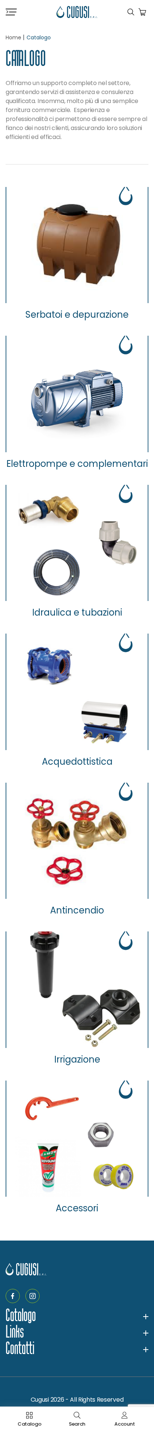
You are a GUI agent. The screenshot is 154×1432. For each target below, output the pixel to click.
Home (13, 37)
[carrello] (142, 12)
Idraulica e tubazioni (77, 613)
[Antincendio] (77, 841)
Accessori (77, 1208)
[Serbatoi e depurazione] (77, 245)
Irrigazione (77, 1060)
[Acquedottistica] (77, 692)
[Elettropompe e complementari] (77, 394)
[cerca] (131, 12)
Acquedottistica (77, 762)
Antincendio (77, 910)
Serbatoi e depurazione (77, 315)
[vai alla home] (77, 12)
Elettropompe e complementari (77, 464)
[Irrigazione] (77, 989)
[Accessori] (77, 1139)
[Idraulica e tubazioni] (77, 543)
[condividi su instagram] (32, 1296)
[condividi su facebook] (13, 1296)
